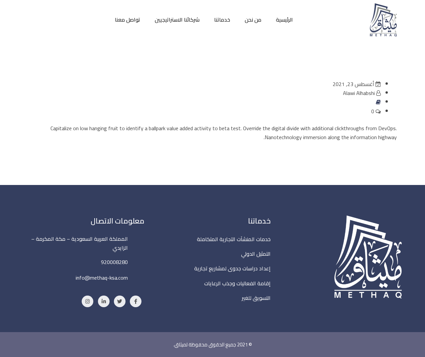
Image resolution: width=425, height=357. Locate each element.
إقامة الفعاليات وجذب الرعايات (237, 283)
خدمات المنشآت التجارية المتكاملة (234, 239)
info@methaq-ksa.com (102, 278)
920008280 (114, 262)
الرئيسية (284, 19)
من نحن (253, 19)
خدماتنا (222, 19)
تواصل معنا (127, 19)
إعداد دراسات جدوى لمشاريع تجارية (232, 268)
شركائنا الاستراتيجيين (177, 19)
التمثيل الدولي (256, 254)
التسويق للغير (256, 298)
